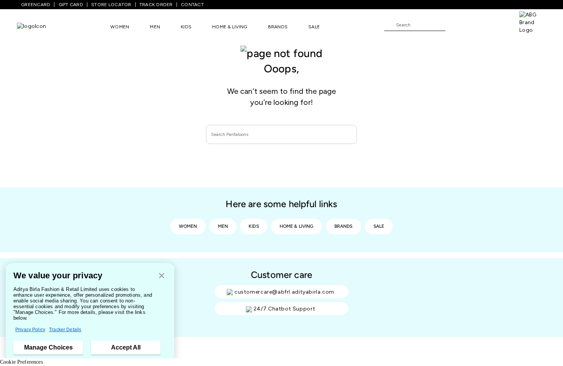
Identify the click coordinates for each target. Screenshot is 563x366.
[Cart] (497, 24)
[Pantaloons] (31, 27)
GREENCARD (35, 4)
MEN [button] (155, 26)
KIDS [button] (186, 26)
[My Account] (476, 24)
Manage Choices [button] (48, 347)
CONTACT (192, 4)
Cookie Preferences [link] (21, 362)
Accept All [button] (126, 347)
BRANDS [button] (278, 26)
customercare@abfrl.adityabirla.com (284, 292)
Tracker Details (65, 329)
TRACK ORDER (156, 4)
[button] (161, 276)
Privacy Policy (30, 329)
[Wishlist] (455, 25)
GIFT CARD (71, 4)
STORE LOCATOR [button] (111, 4)
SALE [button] (314, 26)
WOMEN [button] (119, 26)
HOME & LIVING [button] (229, 26)
